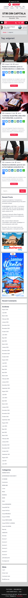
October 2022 (5, 416)
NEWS (3, 498)
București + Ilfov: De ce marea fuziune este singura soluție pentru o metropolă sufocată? (13, 228)
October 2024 (5, 356)
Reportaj (4, 529)
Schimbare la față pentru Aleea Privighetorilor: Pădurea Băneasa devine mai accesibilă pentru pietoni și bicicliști (13, 216)
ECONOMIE (4, 479)
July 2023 (4, 394)
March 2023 (5, 404)
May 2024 (4, 369)
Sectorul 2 (4, 542)
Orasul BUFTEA (5, 507)
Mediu (3, 491)
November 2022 (6, 413)
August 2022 (5, 423)
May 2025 (4, 338)
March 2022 (5, 435)
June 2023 (4, 397)
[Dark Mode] (16, 22)
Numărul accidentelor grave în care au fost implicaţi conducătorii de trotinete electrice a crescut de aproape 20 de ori (13, 166)
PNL (24, 6)
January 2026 (5, 322)
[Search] (19, 22)
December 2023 (6, 385)
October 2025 (5, 331)
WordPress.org (5, 579)
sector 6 (12, 8)
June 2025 (4, 334)
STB (12, 6)
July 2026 (4, 312)
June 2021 (4, 464)
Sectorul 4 (4, 548)
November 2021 (6, 448)
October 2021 (5, 451)
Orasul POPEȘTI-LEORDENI (8, 523)
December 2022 (6, 410)
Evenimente (5, 482)
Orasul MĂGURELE (6, 513)
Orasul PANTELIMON (7, 520)
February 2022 (5, 438)
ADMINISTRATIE (6, 472)
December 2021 (6, 445)
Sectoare (4, 535)
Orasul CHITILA (5, 510)
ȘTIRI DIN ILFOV (6, 557)
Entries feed (5, 573)
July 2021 (4, 460)
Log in (3, 570)
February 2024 (5, 378)
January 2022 (5, 441)
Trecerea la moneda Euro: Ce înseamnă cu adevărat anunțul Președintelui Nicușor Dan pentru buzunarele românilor (14, 201)
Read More (14, 85)
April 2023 (4, 401)
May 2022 (4, 429)
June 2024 (4, 366)
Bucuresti (7, 6)
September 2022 (6, 419)
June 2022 (4, 426)
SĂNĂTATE (4, 532)
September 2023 (6, 388)
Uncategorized (5, 561)
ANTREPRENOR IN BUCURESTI (9, 476)
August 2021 (5, 457)
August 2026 (5, 309)
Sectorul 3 (4, 545)
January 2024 (5, 382)
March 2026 (5, 315)
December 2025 (6, 325)
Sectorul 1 (4, 539)
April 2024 (4, 372)
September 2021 (6, 454)
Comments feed (6, 576)
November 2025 (6, 328)
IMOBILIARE (5, 485)
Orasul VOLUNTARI (6, 526)
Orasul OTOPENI (6, 517)
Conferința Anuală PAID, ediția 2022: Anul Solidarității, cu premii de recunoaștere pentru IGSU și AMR (14, 117)
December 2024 (6, 350)
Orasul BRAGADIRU (6, 504)
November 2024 (6, 353)
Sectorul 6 (4, 554)
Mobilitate (4, 494)
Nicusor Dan (18, 6)
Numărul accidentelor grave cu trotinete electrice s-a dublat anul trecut (13, 68)
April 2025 (4, 341)
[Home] (2, 22)
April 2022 (4, 432)
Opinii (3, 501)
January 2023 (5, 407)
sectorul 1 (22, 8)
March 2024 (5, 375)
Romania (6, 8)
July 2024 (4, 363)
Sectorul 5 (4, 551)
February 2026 (5, 319)
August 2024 (5, 360)
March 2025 (5, 344)
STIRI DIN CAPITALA (14, 13)
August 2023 (5, 391)
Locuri (3, 488)
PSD (17, 8)
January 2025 (5, 347)
